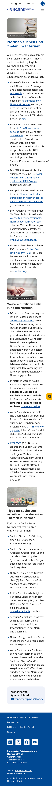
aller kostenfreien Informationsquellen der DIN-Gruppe (26, 177)
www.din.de (16, 135)
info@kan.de (19, 773)
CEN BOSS (16, 443)
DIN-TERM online (30, 406)
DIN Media (16, 93)
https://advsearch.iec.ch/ (23, 239)
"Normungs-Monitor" (22, 320)
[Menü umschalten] (43, 10)
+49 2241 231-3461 (23, 770)
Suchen (43, 3)
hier (24, 119)
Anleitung (20, 271)
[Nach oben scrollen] (47, 782)
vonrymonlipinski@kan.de (29, 699)
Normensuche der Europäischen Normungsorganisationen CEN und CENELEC (27, 197)
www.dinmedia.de (20, 611)
